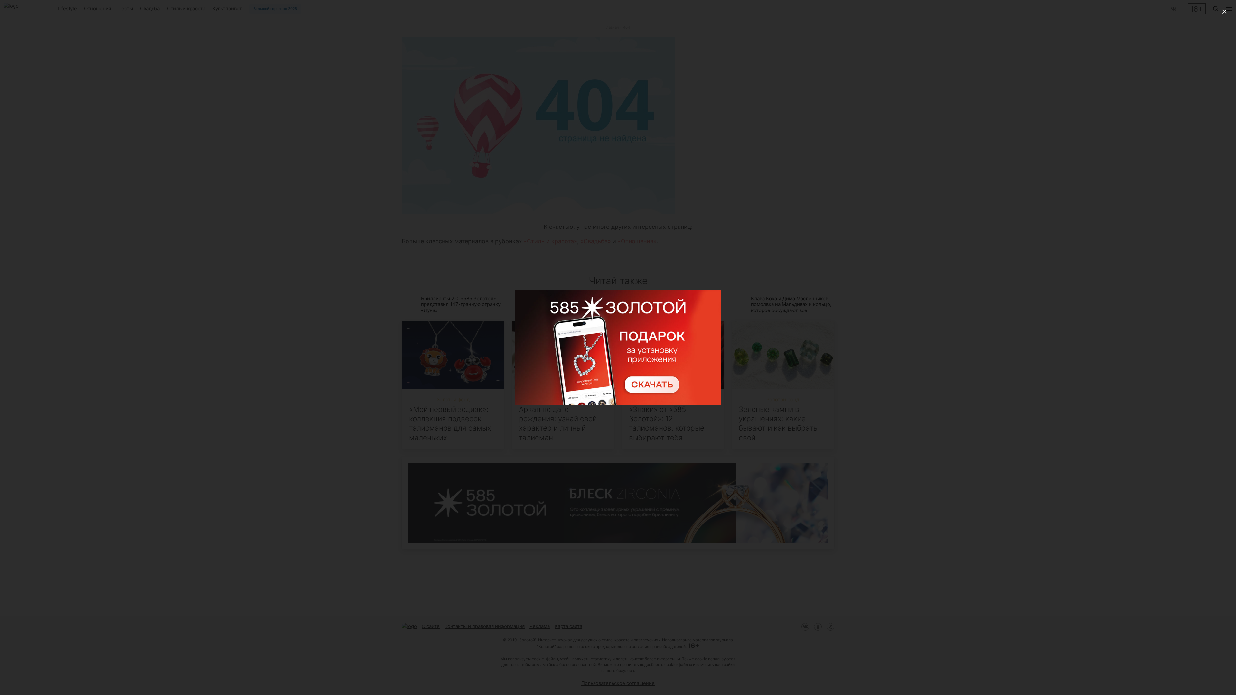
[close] (1224, 11)
